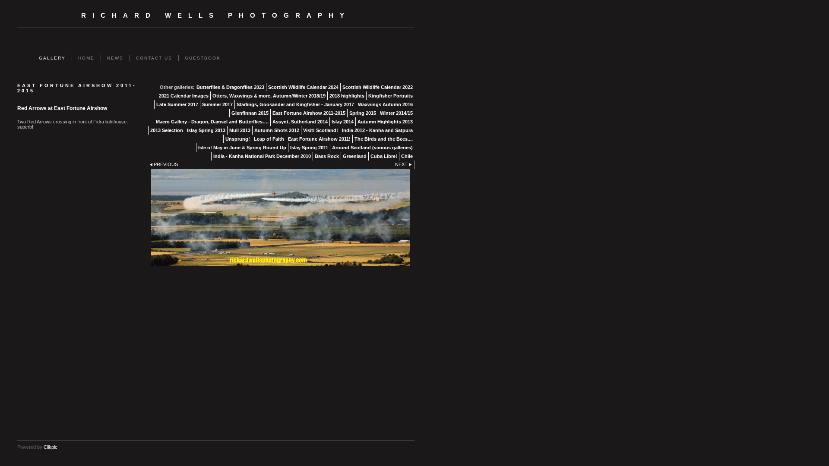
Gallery (52, 58)
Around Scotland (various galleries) (372, 147)
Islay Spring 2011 (309, 147)
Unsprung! (237, 139)
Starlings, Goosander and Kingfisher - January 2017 (295, 104)
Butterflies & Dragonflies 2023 (230, 87)
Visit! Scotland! (320, 130)
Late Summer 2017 (177, 104)
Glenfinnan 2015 (250, 113)
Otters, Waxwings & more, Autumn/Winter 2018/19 (269, 95)
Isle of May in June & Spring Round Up (242, 147)
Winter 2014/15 (396, 113)
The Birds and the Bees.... (383, 139)
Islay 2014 (343, 121)
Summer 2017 (217, 104)
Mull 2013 (239, 130)
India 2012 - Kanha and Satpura (377, 130)
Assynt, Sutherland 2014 (300, 121)
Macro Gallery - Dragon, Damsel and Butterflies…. (212, 121)
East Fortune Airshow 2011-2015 (308, 113)
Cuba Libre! (383, 156)
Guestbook (203, 58)
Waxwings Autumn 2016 (385, 104)
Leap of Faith (269, 139)
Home (86, 58)
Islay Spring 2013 (206, 130)
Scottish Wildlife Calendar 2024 (303, 87)
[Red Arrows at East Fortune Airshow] (280, 217)
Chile (407, 156)
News (115, 58)
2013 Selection (166, 130)
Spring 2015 (362, 113)
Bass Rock (327, 156)
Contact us (154, 58)
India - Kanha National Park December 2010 (262, 156)
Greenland (355, 156)
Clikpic (50, 447)
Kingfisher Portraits (390, 95)
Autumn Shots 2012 (276, 130)
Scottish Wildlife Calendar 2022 (377, 87)
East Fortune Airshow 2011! (319, 139)
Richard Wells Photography (216, 15)
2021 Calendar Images (184, 95)
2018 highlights (346, 95)
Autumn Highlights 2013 (385, 121)
